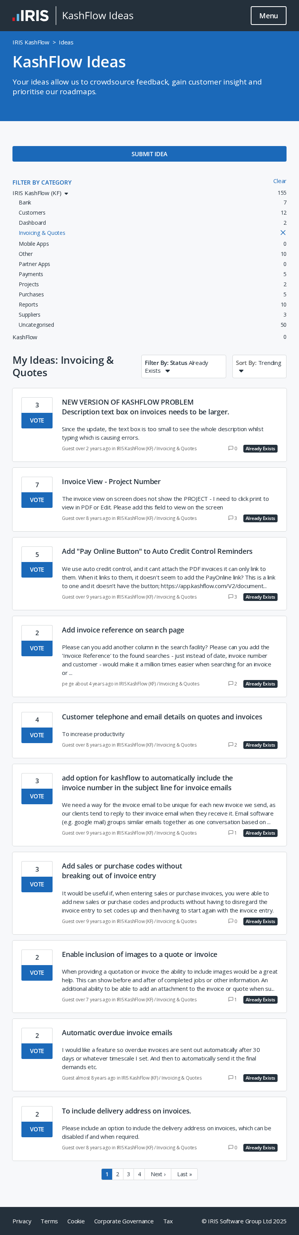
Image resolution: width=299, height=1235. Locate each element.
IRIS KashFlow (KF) (135, 448)
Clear (280, 181)
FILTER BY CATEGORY (42, 182)
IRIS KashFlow (30, 42)
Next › (158, 1174)
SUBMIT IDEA (149, 154)
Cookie (76, 1221)
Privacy (21, 1221)
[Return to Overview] (72, 15)
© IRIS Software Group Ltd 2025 (244, 1221)
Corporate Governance (124, 1221)
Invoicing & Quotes (177, 448)
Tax (168, 1221)
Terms (49, 1221)
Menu (268, 15)
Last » (184, 1174)
